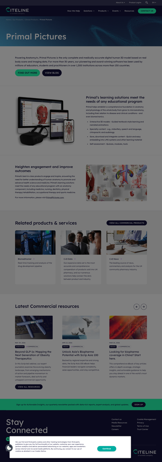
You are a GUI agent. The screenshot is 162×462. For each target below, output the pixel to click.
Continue (107, 449)
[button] (9, 448)
